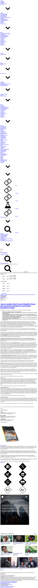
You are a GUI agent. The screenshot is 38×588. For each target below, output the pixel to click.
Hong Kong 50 (2, 44)
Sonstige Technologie (3, 159)
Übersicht (1, 233)
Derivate (16, 200)
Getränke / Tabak (3, 138)
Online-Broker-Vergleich (4, 85)
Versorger (1, 162)
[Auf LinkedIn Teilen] (22, 477)
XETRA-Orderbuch (3, 94)
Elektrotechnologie (3, 132)
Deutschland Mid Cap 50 (4, 108)
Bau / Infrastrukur (3, 127)
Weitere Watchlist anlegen (4, 234)
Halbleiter (1, 139)
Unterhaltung (2, 161)
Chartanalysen (2, 21)
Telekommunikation (3, 160)
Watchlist (16, 232)
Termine (1, 22)
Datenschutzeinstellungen (4, 584)
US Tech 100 (2, 39)
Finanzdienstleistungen (4, 135)
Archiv (1, 64)
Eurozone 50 (2, 40)
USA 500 (1, 38)
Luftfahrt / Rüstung (3, 150)
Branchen (1, 53)
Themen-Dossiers (3, 23)
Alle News (2, 4)
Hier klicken (2, 462)
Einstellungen (2, 237)
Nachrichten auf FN (3, 3)
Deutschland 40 (2, 34)
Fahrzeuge (2, 134)
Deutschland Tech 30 (3, 36)
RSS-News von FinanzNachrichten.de (6, 587)
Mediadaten (10, 584)
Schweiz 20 (2, 42)
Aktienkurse (2, 82)
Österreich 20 (2, 43)
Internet (1, 145)
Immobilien (2, 143)
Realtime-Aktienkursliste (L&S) (5, 83)
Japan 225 (2, 116)
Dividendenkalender (3, 84)
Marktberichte (2, 18)
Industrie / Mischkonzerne (4, 144)
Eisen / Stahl (2, 131)
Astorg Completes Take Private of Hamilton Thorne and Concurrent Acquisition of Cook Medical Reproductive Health (17, 306)
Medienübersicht (3, 63)
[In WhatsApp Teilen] (7, 485)
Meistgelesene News (3, 16)
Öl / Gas (1, 156)
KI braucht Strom (3, 445)
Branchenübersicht (3, 54)
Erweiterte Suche (3, 73)
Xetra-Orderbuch (8, 581)
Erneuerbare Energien (3, 133)
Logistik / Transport (3, 149)
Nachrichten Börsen (3, 582)
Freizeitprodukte (2, 136)
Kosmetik (1, 148)
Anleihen (16, 193)
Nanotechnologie (3, 153)
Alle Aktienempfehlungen (4, 20)
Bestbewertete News (3, 15)
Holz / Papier (2, 141)
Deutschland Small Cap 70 (4, 107)
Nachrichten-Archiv (6, 583)
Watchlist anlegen (3, 239)
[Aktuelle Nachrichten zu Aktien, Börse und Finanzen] (4, 254)
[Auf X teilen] (22, 470)
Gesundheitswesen (3, 137)
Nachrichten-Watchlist (3, 235)
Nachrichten (2, 1)
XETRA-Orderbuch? (3, 95)
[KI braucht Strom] (9, 444)
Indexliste (1, 105)
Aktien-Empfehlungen (10, 582)
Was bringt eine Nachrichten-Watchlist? (6, 238)
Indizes (1, 32)
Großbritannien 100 (3, 41)
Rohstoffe (16, 208)
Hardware (2, 140)
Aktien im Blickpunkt (3, 13)
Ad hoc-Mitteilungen (3, 14)
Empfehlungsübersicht (3, 19)
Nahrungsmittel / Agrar (4, 154)
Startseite (1, 0)
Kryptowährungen (3, 217)
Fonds (16, 185)
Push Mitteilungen (3, 296)
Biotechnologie (2, 129)
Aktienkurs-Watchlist (3, 236)
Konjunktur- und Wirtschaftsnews (5, 17)
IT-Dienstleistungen (3, 146)
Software (1, 158)
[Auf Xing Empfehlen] (7, 477)
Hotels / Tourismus (3, 142)
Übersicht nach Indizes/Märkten (5, 33)
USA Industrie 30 (3, 37)
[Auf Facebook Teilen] (7, 470)
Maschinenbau (2, 151)
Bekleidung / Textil (3, 128)
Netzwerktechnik (3, 155)
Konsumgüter (2, 147)
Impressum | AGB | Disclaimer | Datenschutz (7, 586)
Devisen (16, 216)
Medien (1, 152)
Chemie (1, 130)
